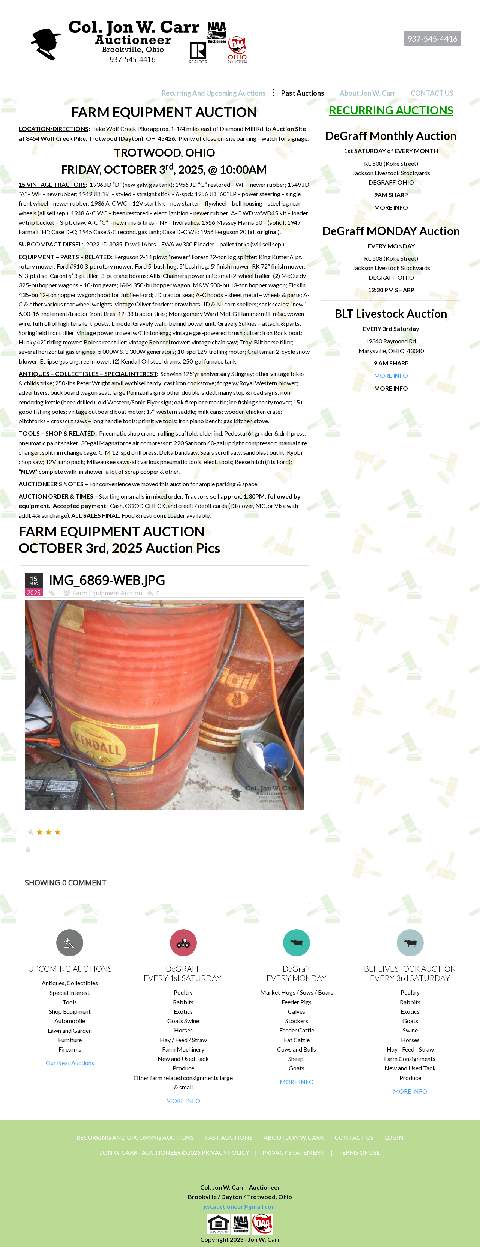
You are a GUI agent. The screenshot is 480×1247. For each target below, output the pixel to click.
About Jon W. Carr (294, 1137)
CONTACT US (354, 1137)
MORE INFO (183, 1100)
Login (394, 1137)
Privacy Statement (293, 1152)
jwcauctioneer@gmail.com (240, 1206)
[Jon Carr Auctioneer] (138, 40)
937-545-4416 (432, 38)
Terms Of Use (359, 1152)
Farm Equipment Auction (107, 593)
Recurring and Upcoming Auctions (135, 1137)
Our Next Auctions (70, 1062)
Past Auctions (228, 1137)
